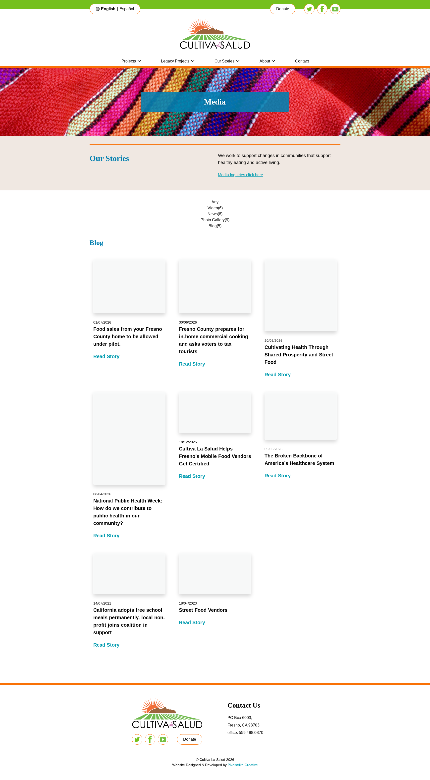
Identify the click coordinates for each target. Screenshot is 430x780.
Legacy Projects (175, 61)
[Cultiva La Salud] (215, 36)
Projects (128, 61)
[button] (282, 9)
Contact (302, 61)
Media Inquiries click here (240, 175)
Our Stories (224, 61)
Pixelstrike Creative (243, 765)
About (265, 61)
